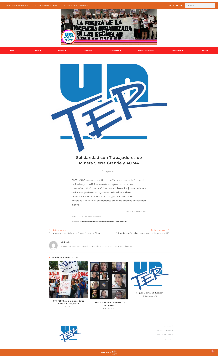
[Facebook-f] (173, 5)
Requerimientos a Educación (149, 293)
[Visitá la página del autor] (53, 245)
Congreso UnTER (104, 222)
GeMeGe (65, 242)
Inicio (12, 51)
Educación (87, 51)
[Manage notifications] (212, 351)
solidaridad (116, 222)
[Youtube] (177, 5)
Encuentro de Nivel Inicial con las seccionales (109, 304)
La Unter (35, 51)
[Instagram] (169, 5)
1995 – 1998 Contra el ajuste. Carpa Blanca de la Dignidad (68, 302)
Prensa (61, 51)
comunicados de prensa (89, 222)
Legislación (114, 51)
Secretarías (176, 51)
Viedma (124, 222)
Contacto (204, 51)
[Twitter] (181, 5)
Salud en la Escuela (146, 51)
